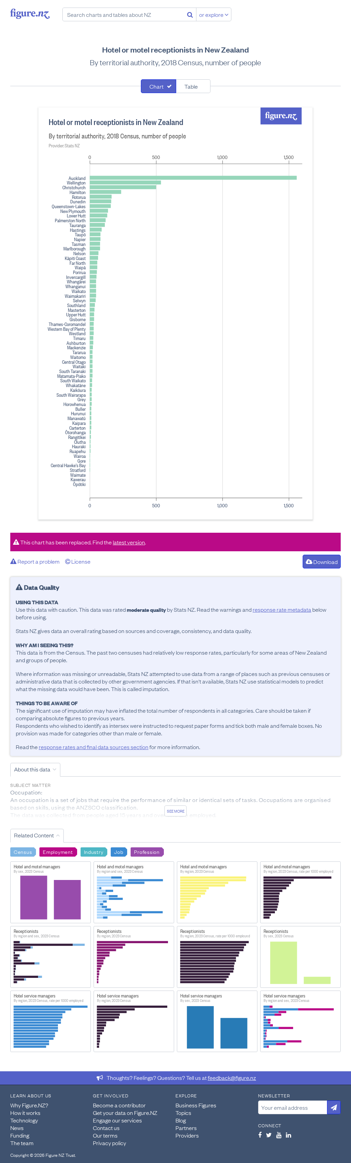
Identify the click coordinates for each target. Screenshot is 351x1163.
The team (22, 1143)
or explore (212, 14)
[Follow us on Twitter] (269, 1135)
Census (23, 851)
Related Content (34, 835)
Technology (24, 1120)
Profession (146, 851)
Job (118, 851)
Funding (19, 1135)
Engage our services (117, 1120)
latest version (129, 542)
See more (175, 811)
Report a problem (38, 561)
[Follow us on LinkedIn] (288, 1135)
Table (191, 86)
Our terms (105, 1135)
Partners (186, 1127)
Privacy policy (109, 1143)
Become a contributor (119, 1105)
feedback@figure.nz (232, 1077)
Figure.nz (30, 14)
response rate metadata (282, 609)
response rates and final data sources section (93, 746)
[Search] (190, 14)
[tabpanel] (175, 314)
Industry (94, 851)
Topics (183, 1112)
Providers (187, 1135)
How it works (25, 1112)
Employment (58, 851)
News (17, 1127)
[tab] (158, 86)
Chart (156, 86)
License (80, 561)
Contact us (106, 1127)
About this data (32, 769)
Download (325, 561)
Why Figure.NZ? (29, 1105)
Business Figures (196, 1105)
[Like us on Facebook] (260, 1135)
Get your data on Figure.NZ (125, 1112)
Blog (181, 1120)
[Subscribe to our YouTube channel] (278, 1135)
